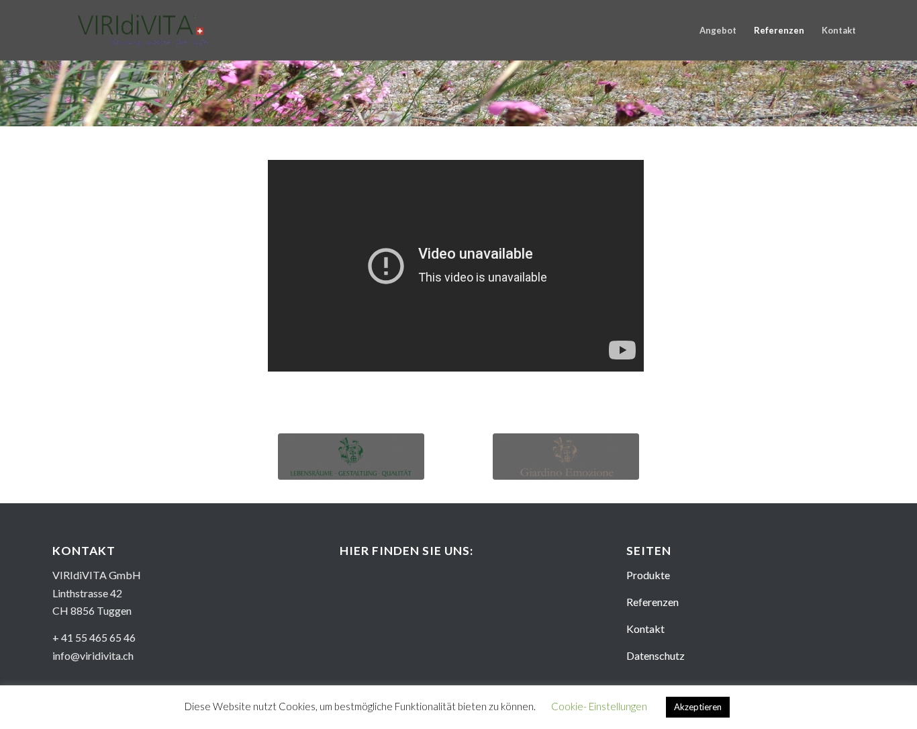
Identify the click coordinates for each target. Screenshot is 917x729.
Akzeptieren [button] (698, 706)
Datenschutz (655, 655)
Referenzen (652, 601)
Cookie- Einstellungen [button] (599, 706)
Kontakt (645, 628)
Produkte (648, 574)
